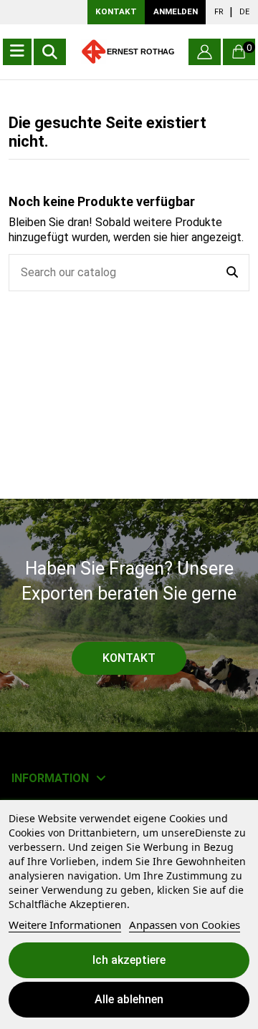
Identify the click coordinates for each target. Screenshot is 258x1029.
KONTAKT (116, 11)
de (244, 11)
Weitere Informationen (65, 924)
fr (219, 11)
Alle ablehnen (129, 999)
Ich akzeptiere (129, 960)
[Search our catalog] (232, 272)
